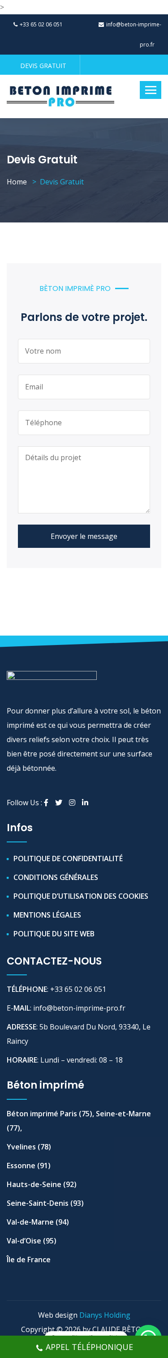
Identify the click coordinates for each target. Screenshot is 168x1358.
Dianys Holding (104, 1315)
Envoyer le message (84, 536)
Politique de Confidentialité (68, 858)
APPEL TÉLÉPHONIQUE (89, 1346)
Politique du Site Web (54, 934)
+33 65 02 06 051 (41, 24)
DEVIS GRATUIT (43, 65)
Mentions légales (47, 915)
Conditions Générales (55, 877)
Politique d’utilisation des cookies (80, 896)
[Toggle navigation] (150, 90)
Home (17, 182)
